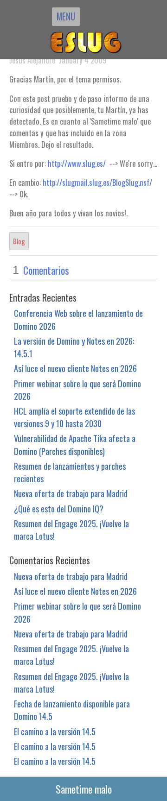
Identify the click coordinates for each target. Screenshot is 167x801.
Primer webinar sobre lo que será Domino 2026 (77, 389)
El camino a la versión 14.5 (55, 731)
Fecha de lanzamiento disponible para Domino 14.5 (72, 709)
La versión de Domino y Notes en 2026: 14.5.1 (74, 347)
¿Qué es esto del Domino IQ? (58, 508)
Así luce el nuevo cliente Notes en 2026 (75, 368)
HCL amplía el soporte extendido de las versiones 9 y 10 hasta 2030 (74, 416)
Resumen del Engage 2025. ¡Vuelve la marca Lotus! (71, 529)
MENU (66, 16)
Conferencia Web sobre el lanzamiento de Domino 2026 (78, 319)
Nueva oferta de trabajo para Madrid (71, 493)
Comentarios (46, 270)
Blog (19, 241)
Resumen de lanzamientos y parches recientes (70, 472)
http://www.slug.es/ (77, 163)
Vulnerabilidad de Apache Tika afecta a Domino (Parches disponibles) (74, 444)
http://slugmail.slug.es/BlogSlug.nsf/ (97, 182)
